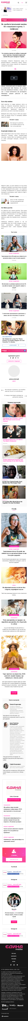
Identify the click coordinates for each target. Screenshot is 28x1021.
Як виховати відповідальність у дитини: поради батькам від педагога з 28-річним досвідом (12, 820)
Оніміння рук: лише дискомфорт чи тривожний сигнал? (14, 841)
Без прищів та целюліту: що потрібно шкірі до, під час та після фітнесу (17, 124)
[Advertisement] (14, 174)
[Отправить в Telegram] (15, 358)
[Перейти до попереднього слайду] (2, 9)
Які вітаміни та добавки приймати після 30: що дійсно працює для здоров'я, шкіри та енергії (14, 286)
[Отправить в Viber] (18, 358)
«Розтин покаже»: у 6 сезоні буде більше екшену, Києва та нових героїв (14, 915)
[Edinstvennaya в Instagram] (14, 965)
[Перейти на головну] (5, 2)
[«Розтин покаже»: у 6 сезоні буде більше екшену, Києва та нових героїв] (14, 900)
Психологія (14, 617)
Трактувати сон (14, 859)
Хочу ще (14, 692)
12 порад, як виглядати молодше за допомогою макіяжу (13, 396)
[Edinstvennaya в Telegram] (17, 965)
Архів (13, 961)
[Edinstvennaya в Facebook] (11, 965)
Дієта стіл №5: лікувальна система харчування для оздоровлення (17, 201)
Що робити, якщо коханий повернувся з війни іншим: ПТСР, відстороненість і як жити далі (13, 809)
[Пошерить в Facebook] (10, 358)
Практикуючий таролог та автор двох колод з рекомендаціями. (17, 767)
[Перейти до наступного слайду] (26, 9)
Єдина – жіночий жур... (14, 871)
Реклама (13, 958)
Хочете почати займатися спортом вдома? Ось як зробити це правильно (13, 831)
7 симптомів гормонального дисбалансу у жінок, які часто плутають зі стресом (14, 315)
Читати (14, 921)
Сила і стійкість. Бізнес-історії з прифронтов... (18, 9)
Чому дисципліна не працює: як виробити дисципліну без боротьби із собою (14, 622)
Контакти (13, 956)
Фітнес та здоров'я (14, 253)
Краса (14, 585)
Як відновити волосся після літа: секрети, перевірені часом (14, 588)
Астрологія (14, 671)
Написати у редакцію (14, 361)
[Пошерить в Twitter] (13, 358)
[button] (18, 2)
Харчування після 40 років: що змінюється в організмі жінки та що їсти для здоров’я (14, 257)
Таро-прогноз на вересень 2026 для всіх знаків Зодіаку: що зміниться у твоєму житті (14, 676)
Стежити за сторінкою (14, 873)
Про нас (14, 953)
